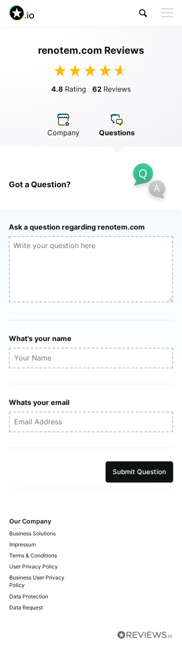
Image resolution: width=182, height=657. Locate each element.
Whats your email (39, 402)
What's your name (40, 338)
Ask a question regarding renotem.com (77, 227)
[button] (143, 13)
